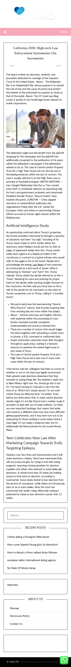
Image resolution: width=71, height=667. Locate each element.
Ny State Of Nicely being (21, 568)
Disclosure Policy (20, 616)
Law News (38, 265)
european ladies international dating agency (31, 560)
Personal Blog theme (53, 662)
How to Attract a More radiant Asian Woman (32, 552)
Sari (51, 66)
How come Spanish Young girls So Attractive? (32, 544)
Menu (63, 31)
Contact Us (16, 624)
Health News (12, 585)
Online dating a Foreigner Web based (28, 537)
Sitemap (14, 608)
